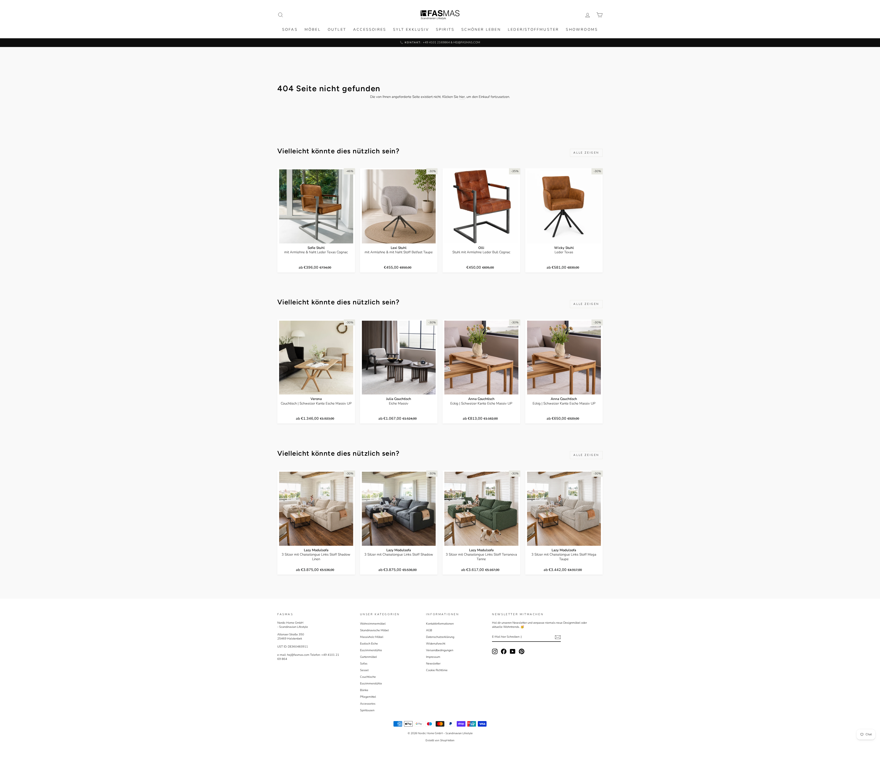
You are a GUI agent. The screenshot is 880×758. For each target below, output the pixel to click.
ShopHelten (447, 740)
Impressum (433, 657)
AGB (429, 630)
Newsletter (433, 664)
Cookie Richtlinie (437, 670)
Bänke (364, 690)
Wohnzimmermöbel (373, 624)
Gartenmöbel (368, 657)
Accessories (367, 704)
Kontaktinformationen (440, 624)
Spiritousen (367, 710)
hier (462, 96)
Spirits (445, 29)
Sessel (364, 670)
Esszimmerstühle (371, 650)
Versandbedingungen (439, 650)
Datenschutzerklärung (440, 637)
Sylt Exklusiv (411, 29)
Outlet (337, 29)
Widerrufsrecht (435, 644)
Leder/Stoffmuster (533, 29)
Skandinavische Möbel (374, 630)
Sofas (290, 29)
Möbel (313, 29)
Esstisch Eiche (369, 644)
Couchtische (368, 677)
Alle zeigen (586, 152)
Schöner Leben (481, 29)
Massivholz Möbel (371, 637)
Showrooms (582, 29)
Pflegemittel (368, 697)
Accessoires (369, 29)
